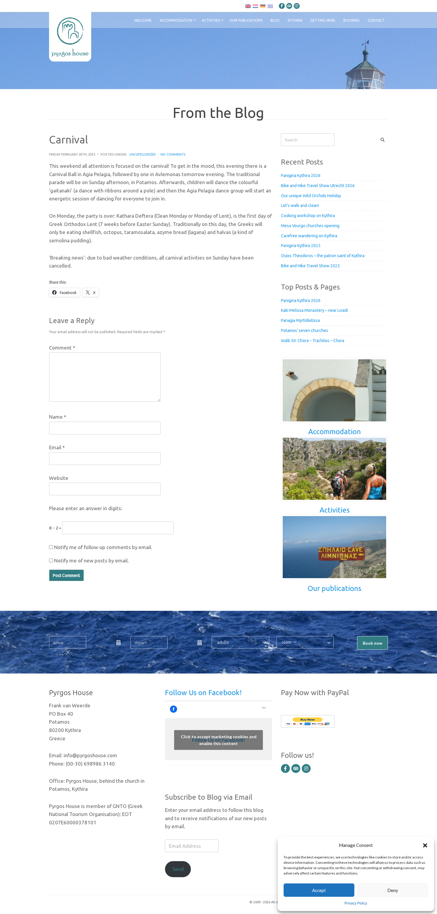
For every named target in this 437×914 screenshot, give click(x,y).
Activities (211, 20)
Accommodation (176, 20)
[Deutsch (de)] (262, 6)
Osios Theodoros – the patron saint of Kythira (322, 255)
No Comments (173, 154)
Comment (62, 347)
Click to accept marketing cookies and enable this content (219, 740)
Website (58, 478)
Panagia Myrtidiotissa (300, 320)
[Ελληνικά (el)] (270, 6)
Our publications (245, 20)
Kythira (295, 20)
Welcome (143, 20)
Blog (275, 20)
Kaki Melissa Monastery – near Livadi (314, 310)
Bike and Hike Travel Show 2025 (310, 265)
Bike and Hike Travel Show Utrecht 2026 (318, 185)
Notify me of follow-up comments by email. (103, 547)
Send (178, 869)
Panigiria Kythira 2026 (300, 175)
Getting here (322, 20)
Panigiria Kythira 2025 (300, 245)
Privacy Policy (356, 903)
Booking (351, 20)
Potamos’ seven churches (304, 330)
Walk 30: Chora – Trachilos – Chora (312, 340)
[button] (425, 845)
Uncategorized (142, 154)
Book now (372, 643)
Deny (392, 890)
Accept (319, 890)
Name (57, 417)
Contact (376, 20)
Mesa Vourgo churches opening (310, 225)
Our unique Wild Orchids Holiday (311, 195)
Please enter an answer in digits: (85, 508)
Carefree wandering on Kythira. (309, 235)
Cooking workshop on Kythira (308, 215)
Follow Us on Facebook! (203, 693)
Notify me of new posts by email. (91, 560)
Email (57, 447)
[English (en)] (248, 6)
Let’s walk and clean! (300, 205)
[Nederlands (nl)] (255, 6)
